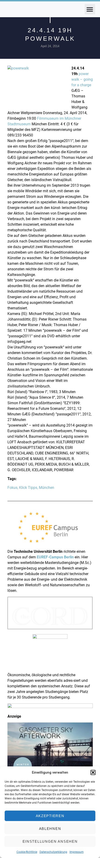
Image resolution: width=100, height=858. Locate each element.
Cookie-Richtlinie (27, 852)
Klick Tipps (28, 487)
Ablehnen (50, 829)
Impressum (77, 852)
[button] (93, 772)
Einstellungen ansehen (50, 841)
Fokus (12, 487)
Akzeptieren (50, 816)
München (46, 487)
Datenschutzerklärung (53, 852)
